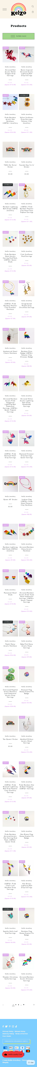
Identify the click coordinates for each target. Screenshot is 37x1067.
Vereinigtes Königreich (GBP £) (16, 1041)
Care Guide (7, 1036)
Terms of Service (21, 1034)
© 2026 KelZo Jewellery (11, 1060)
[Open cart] (32, 12)
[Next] (33, 1004)
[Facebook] (3, 1026)
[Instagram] (13, 1026)
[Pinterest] (10, 1026)
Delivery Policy (8, 1034)
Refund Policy (20, 1031)
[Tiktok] (16, 1026)
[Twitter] (6, 1026)
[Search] (32, 6)
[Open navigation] (5, 9)
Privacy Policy (8, 1031)
